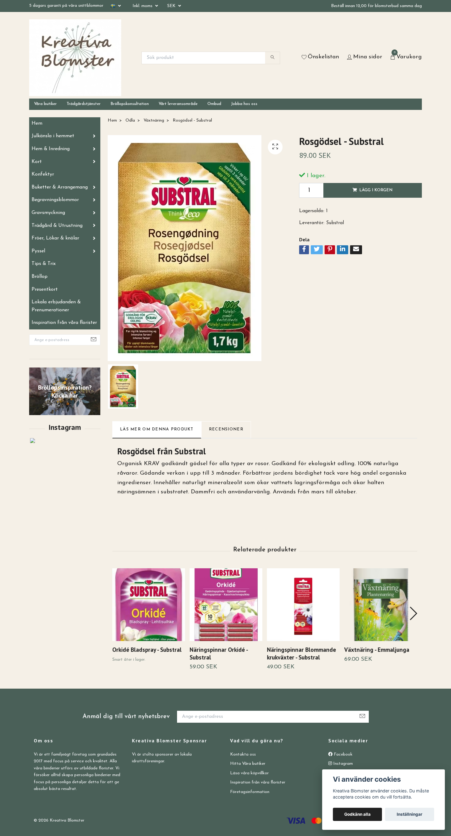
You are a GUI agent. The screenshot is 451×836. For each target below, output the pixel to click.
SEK (172, 6)
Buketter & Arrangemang (60, 187)
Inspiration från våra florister (64, 322)
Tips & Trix (44, 263)
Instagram (342, 763)
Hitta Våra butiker (247, 763)
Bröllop (40, 276)
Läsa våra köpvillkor (249, 773)
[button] (413, 613)
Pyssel (38, 251)
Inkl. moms (143, 6)
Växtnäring (154, 120)
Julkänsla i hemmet (53, 136)
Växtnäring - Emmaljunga (376, 649)
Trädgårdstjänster (84, 104)
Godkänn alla (357, 814)
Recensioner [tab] (226, 429)
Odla (130, 120)
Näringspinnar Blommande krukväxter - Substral (301, 653)
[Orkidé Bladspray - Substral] (148, 604)
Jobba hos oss (244, 104)
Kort (37, 161)
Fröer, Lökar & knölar (55, 238)
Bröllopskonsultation (129, 104)
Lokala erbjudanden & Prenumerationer (56, 306)
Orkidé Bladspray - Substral (147, 649)
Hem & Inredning (51, 148)
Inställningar (409, 814)
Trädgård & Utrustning (57, 225)
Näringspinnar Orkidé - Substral (219, 653)
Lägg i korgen (375, 190)
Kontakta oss (243, 754)
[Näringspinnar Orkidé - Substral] (226, 604)
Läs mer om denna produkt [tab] (157, 429)
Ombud (214, 104)
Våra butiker (45, 104)
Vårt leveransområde (178, 104)
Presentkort (45, 289)
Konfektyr (43, 174)
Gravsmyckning (48, 212)
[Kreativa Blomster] (75, 57)
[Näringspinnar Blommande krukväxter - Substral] (303, 604)
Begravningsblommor (55, 199)
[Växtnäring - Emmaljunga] (380, 604)
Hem (37, 123)
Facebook (343, 754)
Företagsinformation (249, 792)
